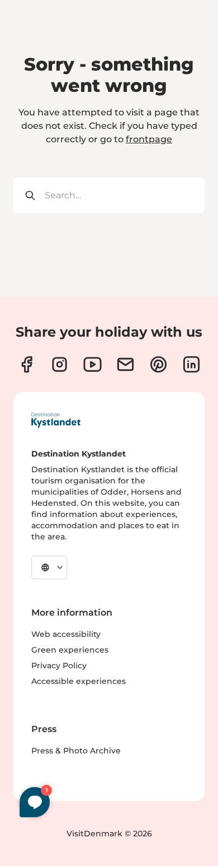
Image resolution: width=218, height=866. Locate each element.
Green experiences (69, 650)
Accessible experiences (78, 681)
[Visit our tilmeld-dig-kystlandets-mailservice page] (125, 364)
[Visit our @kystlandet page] (92, 364)
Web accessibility (66, 634)
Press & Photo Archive (76, 751)
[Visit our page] (26, 364)
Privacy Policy (59, 665)
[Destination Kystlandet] (55, 420)
